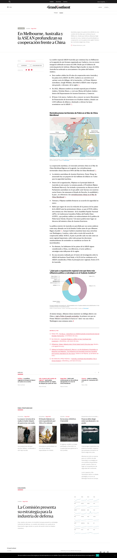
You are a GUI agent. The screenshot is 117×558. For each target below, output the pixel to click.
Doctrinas (58, 1)
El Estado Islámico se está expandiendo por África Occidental (47, 421)
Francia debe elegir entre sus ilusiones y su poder (90, 421)
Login (100, 7)
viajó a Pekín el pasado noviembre (67, 316)
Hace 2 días (84, 385)
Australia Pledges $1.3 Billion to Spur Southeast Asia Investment (71, 340)
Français (56, 12)
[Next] (98, 372)
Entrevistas (20, 416)
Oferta (106, 7)
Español (61, 12)
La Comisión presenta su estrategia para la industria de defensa (37, 512)
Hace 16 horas (42, 386)
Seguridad (33, 28)
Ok (97, 555)
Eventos (65, 1)
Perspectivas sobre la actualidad (90, 416)
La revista (9, 550)
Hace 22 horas (63, 386)
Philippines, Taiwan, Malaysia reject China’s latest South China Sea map (72, 344)
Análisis (52, 1)
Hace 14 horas (21, 385)
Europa (67, 416)
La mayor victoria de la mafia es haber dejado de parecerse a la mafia (26, 421)
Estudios (62, 416)
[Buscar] (17, 1)
